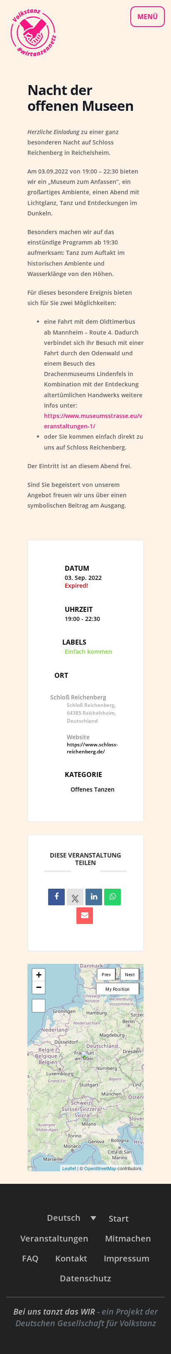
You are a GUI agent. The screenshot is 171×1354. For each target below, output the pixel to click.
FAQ (30, 1258)
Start (119, 1218)
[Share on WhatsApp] (112, 897)
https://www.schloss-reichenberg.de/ (92, 748)
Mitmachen (128, 1238)
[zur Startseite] (32, 31)
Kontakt (71, 1258)
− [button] (39, 987)
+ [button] (39, 975)
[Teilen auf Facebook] (56, 897)
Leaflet (69, 1168)
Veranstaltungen (54, 1238)
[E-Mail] (84, 915)
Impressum (126, 1258)
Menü (147, 16)
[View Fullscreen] (38, 1006)
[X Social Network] (75, 897)
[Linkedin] (94, 897)
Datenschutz (85, 1278)
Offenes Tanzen (93, 789)
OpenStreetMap (100, 1168)
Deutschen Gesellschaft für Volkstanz (85, 1323)
